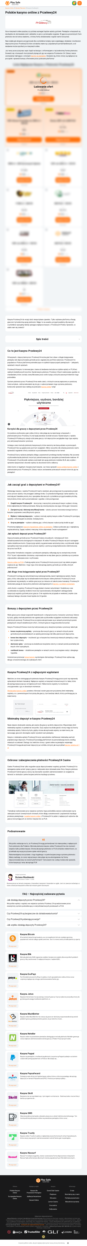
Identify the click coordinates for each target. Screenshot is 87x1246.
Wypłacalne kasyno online (17, 691)
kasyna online (46, 387)
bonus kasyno (30, 657)
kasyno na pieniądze (38, 56)
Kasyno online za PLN (15, 562)
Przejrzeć (13, 946)
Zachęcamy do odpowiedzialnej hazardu (32, 1224)
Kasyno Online (9, 8)
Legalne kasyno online (32, 816)
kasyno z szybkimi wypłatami (63, 584)
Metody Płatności (20, 8)
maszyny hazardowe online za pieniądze (38, 527)
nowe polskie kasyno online (67, 467)
